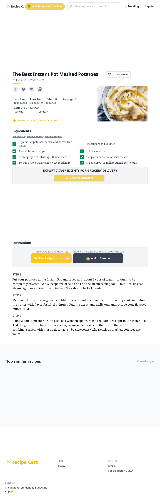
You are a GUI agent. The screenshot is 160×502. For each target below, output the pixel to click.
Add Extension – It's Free (47, 6)
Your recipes (122, 74)
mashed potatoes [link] (27, 120)
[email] (31, 89)
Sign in (149, 6)
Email (111, 465)
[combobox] (94, 6)
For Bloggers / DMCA (120, 470)
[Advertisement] (80, 39)
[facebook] (15, 89)
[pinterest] (23, 89)
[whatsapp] (39, 89)
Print (141, 74)
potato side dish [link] (48, 120)
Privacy (61, 465)
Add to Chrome (100, 258)
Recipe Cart (24, 462)
